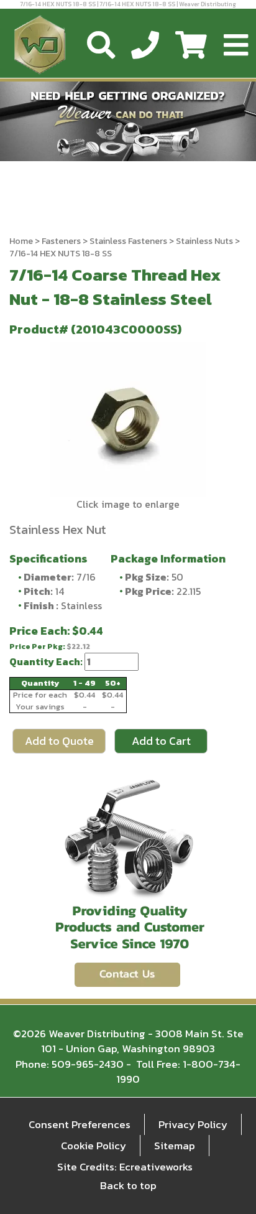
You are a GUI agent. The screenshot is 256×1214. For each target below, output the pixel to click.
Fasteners (61, 241)
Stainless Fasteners (128, 241)
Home (21, 241)
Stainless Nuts (204, 241)
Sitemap (174, 1145)
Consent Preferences (79, 1124)
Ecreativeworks (156, 1167)
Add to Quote (59, 740)
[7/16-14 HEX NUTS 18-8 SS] (128, 419)
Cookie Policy (93, 1145)
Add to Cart (161, 740)
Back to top (128, 1185)
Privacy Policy (192, 1124)
